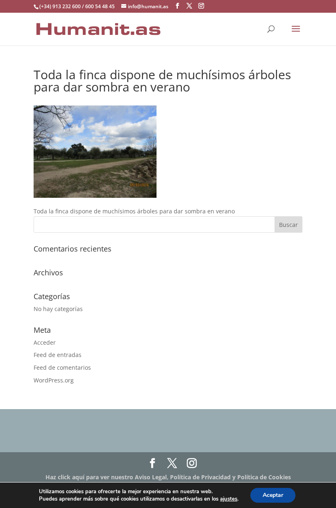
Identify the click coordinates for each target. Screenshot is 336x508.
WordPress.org (54, 380)
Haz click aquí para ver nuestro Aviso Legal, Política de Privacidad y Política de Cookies (168, 477)
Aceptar (273, 495)
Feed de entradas (58, 355)
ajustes (228, 499)
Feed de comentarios (62, 367)
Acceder (45, 342)
